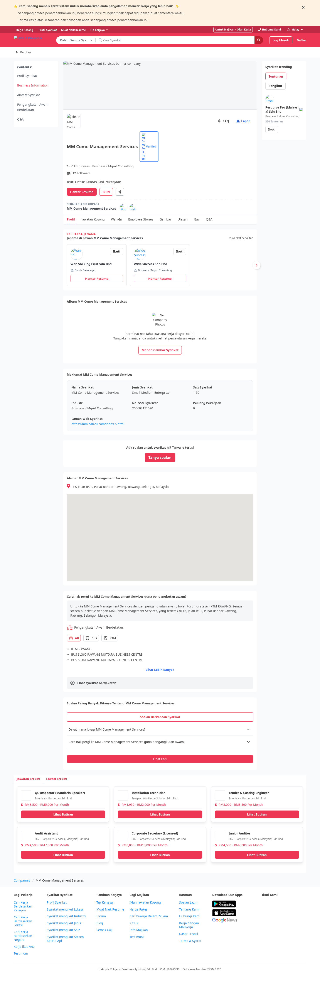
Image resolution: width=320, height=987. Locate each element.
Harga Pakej (138, 909)
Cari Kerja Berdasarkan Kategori (23, 906)
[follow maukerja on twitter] (274, 904)
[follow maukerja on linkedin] (302, 904)
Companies (22, 880)
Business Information (33, 85)
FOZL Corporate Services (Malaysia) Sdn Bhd (62, 839)
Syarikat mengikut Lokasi (65, 909)
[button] (160, 729)
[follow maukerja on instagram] (293, 904)
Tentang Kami (189, 909)
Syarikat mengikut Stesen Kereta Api (65, 939)
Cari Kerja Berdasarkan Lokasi (23, 921)
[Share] (120, 192)
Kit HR (134, 923)
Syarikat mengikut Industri (66, 916)
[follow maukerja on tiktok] (264, 915)
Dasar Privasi (188, 934)
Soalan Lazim (188, 902)
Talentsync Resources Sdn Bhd (53, 798)
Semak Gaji (104, 930)
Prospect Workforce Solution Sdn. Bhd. (155, 798)
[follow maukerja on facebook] (264, 904)
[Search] (258, 40)
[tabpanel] (160, 743)
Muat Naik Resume (110, 909)
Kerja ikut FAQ (24, 947)
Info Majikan (139, 930)
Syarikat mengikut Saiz (63, 930)
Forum (101, 916)
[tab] (160, 717)
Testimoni (21, 953)
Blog (99, 923)
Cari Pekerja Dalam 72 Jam (149, 916)
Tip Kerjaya (104, 902)
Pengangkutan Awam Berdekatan (32, 107)
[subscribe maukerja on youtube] (283, 904)
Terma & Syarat (190, 941)
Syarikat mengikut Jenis (64, 923)
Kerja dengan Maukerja (189, 925)
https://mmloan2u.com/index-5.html (97, 424)
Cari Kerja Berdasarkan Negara (23, 936)
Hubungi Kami (189, 916)
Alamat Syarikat (28, 95)
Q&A (20, 119)
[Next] (256, 265)
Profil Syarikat (27, 76)
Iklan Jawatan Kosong (145, 902)
